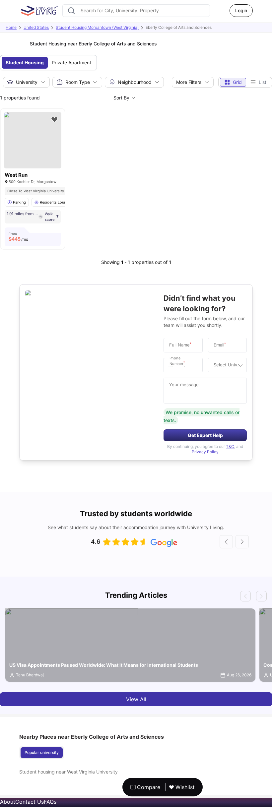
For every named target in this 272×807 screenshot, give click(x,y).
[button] (172, 365)
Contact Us (29, 801)
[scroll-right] (242, 541)
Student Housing (25, 62)
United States (36, 27)
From (18, 237)
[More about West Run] (32, 140)
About (7, 801)
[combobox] (136, 11)
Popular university (42, 752)
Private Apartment (71, 62)
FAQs (50, 801)
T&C (230, 446)
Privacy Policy (205, 451)
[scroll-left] (226, 541)
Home (11, 27)
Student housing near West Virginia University (68, 772)
